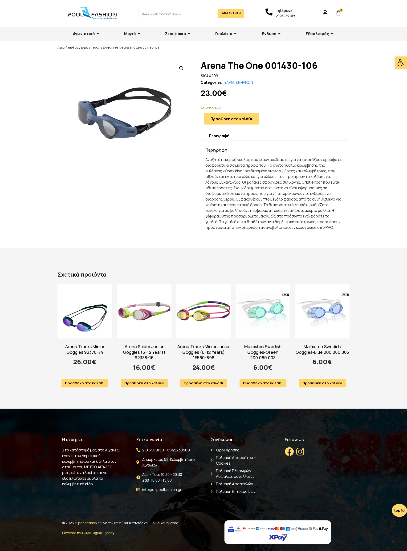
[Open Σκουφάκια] (189, 33)
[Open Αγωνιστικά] (98, 33)
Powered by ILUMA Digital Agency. (88, 533)
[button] (401, 62)
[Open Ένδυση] (279, 33)
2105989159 (285, 16)
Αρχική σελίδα (67, 47)
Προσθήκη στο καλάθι (231, 118)
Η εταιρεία (73, 439)
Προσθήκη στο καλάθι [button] (85, 383)
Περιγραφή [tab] (219, 135)
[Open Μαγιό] (139, 33)
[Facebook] (289, 451)
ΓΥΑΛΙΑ (95, 47)
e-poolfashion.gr (88, 523)
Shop (84, 47)
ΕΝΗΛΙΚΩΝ (110, 47)
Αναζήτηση (231, 13)
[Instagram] (300, 451)
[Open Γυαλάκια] (235, 33)
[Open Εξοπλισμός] (332, 33)
